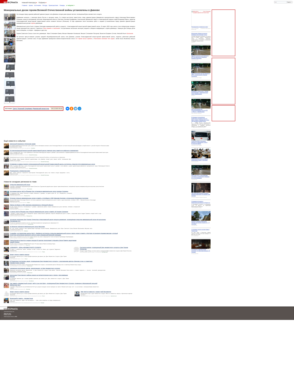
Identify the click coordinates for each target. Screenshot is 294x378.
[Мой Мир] (79, 108)
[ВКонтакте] (67, 108)
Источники (37, 5)
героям (33, 23)
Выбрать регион (7, 314)
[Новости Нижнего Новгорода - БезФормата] (9, 2)
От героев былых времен (84, 38)
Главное (24, 5)
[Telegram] (75, 108)
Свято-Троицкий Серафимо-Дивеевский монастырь (31, 108)
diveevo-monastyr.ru (11, 103)
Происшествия (53, 5)
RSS (16, 316)
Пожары (62, 5)
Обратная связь (7, 313)
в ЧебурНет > (70, 5)
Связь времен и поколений (51, 28)
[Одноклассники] (71, 108)
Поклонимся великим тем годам (104, 38)
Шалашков (130, 33)
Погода (44, 5)
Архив (31, 5)
